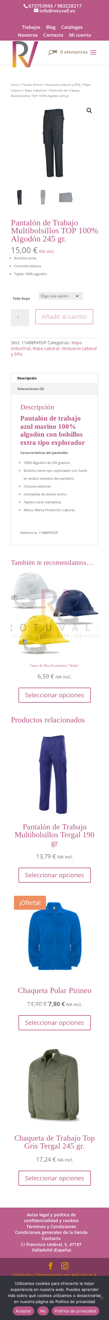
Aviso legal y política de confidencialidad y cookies (51, 1217)
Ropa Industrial (36, 90)
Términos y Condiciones (51, 1226)
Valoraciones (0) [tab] (30, 388)
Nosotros (28, 35)
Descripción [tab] (27, 378)
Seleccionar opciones (54, 695)
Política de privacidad (75, 1310)
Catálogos (72, 27)
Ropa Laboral (46, 348)
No (43, 1310)
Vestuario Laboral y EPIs (63, 84)
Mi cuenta (80, 35)
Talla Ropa (21, 298)
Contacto (53, 35)
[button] (89, 110)
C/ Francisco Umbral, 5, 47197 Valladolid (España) (51, 1247)
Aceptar (23, 1310)
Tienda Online (32, 84)
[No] (101, 1298)
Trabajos (31, 27)
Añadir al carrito (64, 316)
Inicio (15, 84)
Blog (50, 27)
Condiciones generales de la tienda (51, 1232)
